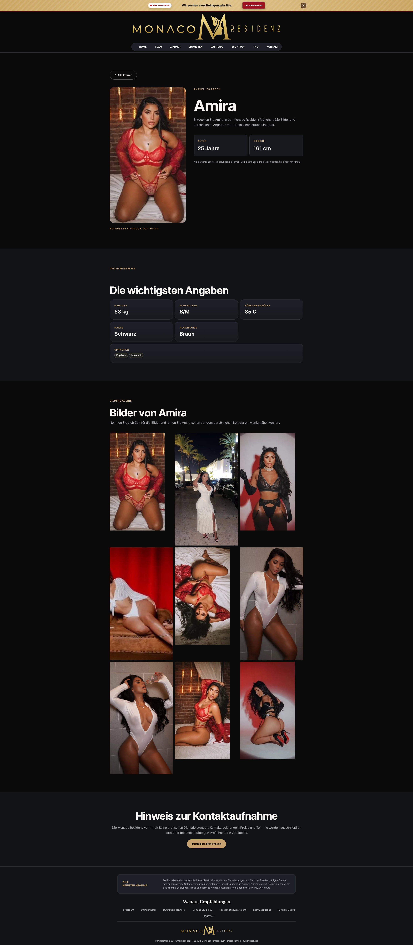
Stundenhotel (148, 909)
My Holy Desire (286, 909)
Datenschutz (234, 940)
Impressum (219, 940)
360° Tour (238, 46)
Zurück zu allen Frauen (206, 843)
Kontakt (273, 46)
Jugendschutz (250, 940)
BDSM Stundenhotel (174, 909)
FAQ (255, 46)
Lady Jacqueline (262, 909)
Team (158, 46)
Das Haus (217, 46)
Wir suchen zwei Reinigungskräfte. (207, 5)
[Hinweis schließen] (303, 5)
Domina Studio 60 (202, 909)
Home (143, 46)
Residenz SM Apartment (233, 909)
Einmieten (196, 46)
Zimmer (175, 46)
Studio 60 (128, 909)
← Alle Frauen (123, 75)
